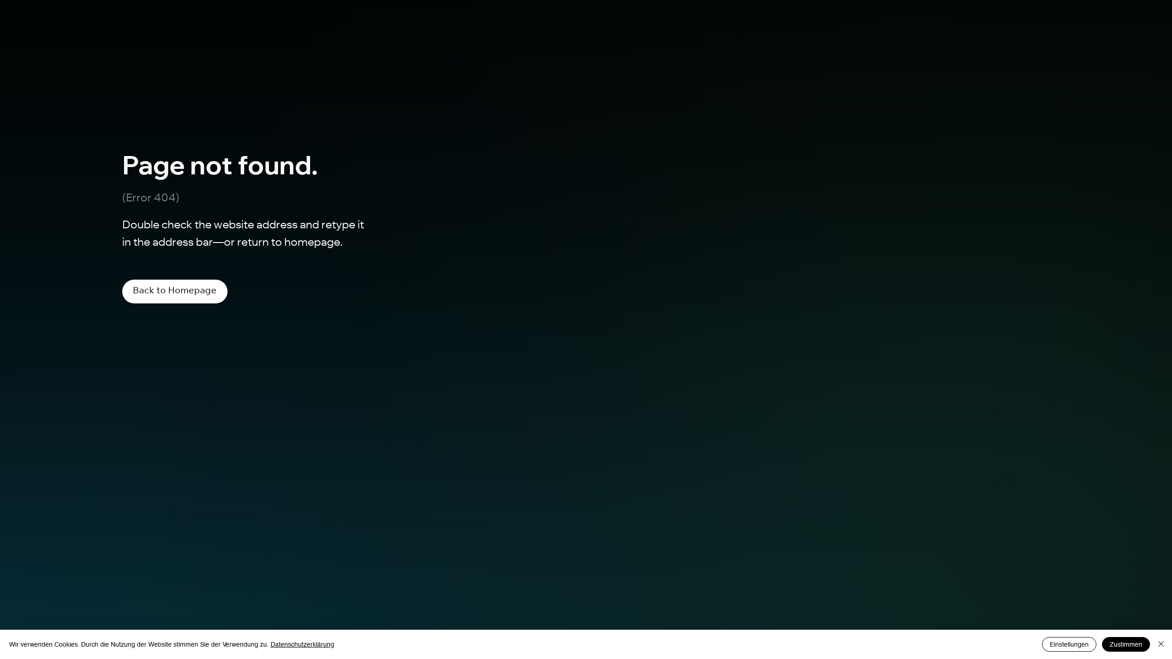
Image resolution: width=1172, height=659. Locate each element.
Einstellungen (1069, 644)
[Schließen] (1161, 644)
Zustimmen (1126, 644)
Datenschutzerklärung (302, 644)
